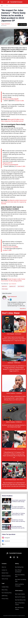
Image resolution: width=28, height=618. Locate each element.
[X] (8, 300)
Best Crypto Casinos (20, 594)
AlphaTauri (4, 286)
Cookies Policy (5, 586)
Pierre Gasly (5, 289)
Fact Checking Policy (7, 592)
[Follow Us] (22, 24)
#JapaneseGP (6, 163)
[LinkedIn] (10, 300)
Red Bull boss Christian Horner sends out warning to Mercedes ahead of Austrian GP (19, 520)
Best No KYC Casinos (20, 597)
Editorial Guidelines (6, 575)
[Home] (14, 2)
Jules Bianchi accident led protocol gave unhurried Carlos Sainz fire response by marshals (13, 201)
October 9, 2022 (19, 100)
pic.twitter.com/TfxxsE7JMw (10, 247)
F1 (7, 5)
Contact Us (4, 570)
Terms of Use (5, 578)
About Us (4, 567)
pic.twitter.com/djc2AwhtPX (10, 164)
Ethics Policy (5, 589)
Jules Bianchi (21, 286)
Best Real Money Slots (20, 599)
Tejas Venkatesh (5, 24)
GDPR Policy (5, 595)
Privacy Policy (5, 598)
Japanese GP (12, 286)
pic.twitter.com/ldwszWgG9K (10, 99)
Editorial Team (5, 573)
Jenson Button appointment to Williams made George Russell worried (18, 500)
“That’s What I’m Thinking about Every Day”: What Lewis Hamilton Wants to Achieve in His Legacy (18, 514)
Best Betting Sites (19, 567)
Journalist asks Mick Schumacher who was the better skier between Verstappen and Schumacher (18, 527)
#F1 (11, 163)
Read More (23, 308)
